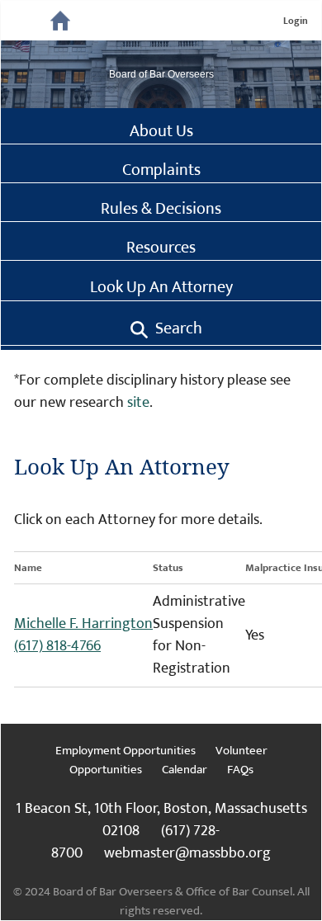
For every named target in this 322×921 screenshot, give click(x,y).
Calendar (184, 769)
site (138, 402)
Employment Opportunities (125, 750)
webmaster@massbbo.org (187, 853)
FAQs (240, 769)
